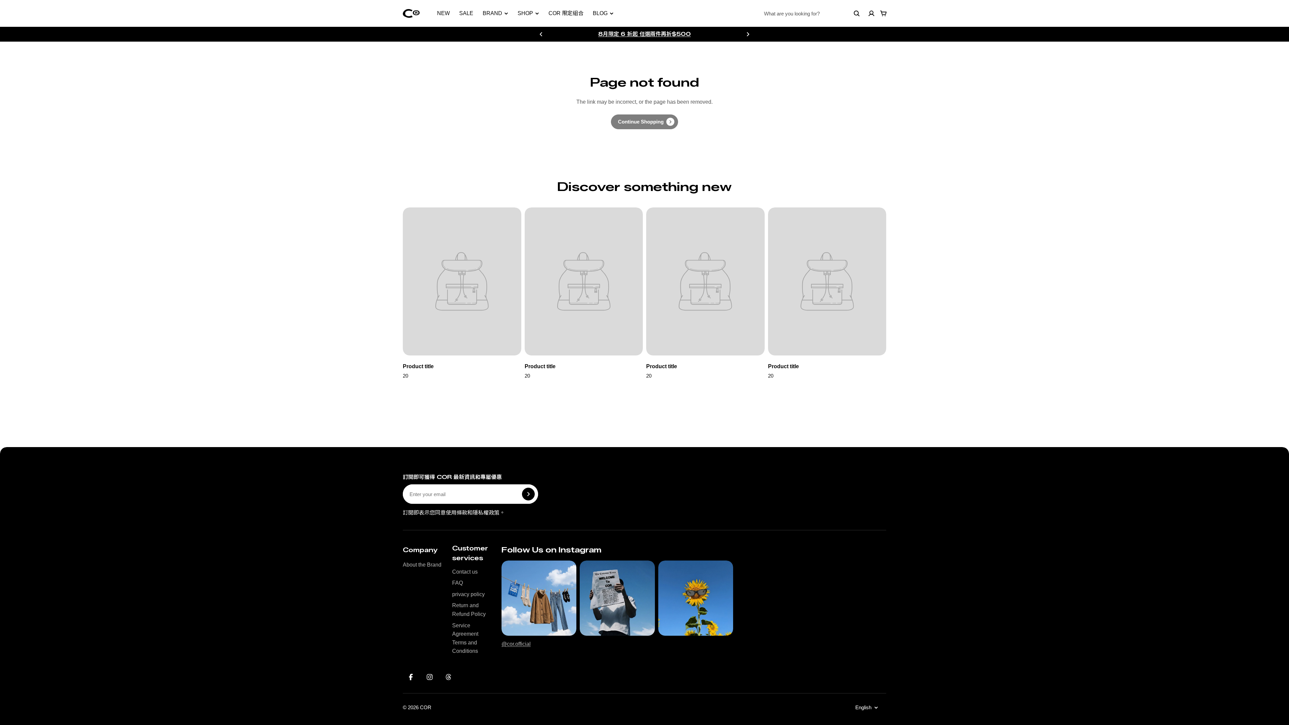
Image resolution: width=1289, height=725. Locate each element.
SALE (466, 13)
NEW (443, 13)
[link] (644, 121)
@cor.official (516, 644)
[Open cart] (883, 13)
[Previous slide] (541, 34)
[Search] (856, 13)
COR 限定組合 (565, 13)
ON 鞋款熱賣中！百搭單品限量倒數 (644, 33)
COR (425, 707)
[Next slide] (748, 34)
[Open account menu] (871, 13)
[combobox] (812, 13)
